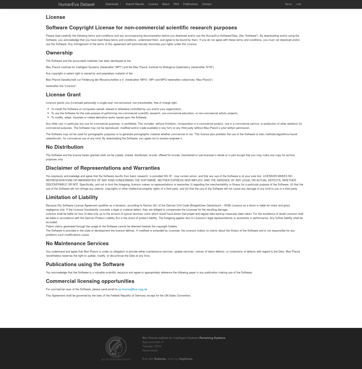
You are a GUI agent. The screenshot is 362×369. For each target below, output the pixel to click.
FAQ (176, 4)
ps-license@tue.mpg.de (132, 289)
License (153, 4)
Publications (190, 4)
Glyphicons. (186, 359)
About (165, 4)
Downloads (112, 4)
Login (298, 4)
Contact (207, 4)
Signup (288, 4)
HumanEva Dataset (76, 4)
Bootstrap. (160, 359)
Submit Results (135, 4)
